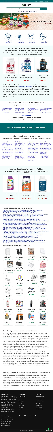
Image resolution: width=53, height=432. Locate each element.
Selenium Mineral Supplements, (40, 228)
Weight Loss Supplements (33, 143)
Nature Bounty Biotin (7, 144)
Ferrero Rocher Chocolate (46, 108)
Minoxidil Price (18, 156)
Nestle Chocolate (19, 110)
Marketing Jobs (39, 407)
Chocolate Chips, (7, 225)
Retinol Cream (31, 156)
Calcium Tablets (31, 157)
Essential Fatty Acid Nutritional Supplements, (19, 210)
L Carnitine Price (31, 144)
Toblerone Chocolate (19, 109)
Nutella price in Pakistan (45, 112)
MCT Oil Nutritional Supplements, (10, 241)
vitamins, (32, 216)
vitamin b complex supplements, (10, 235)
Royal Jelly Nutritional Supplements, (41, 220)
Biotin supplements (32, 141)
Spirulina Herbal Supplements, (26, 242)
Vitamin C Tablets (19, 144)
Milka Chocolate (31, 110)
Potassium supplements (8, 151)
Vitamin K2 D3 (43, 141)
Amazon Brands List (5, 423)
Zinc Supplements (19, 141)
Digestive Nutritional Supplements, (24, 228)
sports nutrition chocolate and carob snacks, (13, 218)
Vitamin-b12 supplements (46, 149)
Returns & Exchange (40, 398)
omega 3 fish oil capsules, (24, 224)
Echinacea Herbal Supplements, (10, 233)
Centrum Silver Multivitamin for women (10, 194)
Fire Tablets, (6, 210)
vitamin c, (34, 211)
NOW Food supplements (45, 147)
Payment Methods (40, 396)
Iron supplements (19, 149)
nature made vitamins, (23, 235)
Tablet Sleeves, (6, 229)
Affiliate (20, 409)
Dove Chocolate (43, 110)
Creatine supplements (7, 154)
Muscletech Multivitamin (33, 145)
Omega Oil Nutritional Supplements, (23, 211)
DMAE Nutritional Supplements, (32, 232)
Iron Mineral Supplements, (23, 240)
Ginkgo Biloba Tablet (7, 147)
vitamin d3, (38, 219)
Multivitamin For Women (45, 144)
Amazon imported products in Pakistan (12, 338)
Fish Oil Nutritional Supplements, (30, 223)
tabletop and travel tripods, (18, 232)
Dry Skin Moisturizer (19, 145)
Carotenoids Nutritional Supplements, (18, 229)
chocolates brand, (7, 232)
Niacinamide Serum (44, 154)
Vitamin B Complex (44, 145)
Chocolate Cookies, (18, 223)
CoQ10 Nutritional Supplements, (28, 231)
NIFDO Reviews (22, 396)
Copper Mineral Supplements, (36, 210)
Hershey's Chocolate (44, 109)
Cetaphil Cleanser (44, 157)
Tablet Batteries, (15, 225)
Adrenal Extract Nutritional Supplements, (28, 212)
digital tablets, (41, 223)
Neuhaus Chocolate (19, 112)
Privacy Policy (39, 399)
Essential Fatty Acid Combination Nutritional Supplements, (31, 233)
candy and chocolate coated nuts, (11, 212)
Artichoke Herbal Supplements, (26, 239)
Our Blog (20, 403)
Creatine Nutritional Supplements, (37, 240)
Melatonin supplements (33, 148)
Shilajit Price (5, 157)
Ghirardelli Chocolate (7, 108)
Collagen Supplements (33, 152)
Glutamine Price (6, 145)
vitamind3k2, (37, 227)
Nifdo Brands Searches (6, 421)
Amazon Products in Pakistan (7, 417)
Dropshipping (39, 405)
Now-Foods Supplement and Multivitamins (26, 194)
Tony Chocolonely (6, 112)
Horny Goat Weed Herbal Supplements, (11, 231)
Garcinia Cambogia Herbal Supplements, (12, 227)
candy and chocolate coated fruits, (11, 242)
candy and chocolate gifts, (20, 220)
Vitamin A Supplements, (24, 216)
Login (20, 11)
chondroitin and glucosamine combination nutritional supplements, (18, 236)
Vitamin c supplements (7, 152)
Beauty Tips (21, 401)
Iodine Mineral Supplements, (34, 229)
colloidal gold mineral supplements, (11, 222)
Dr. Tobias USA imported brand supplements (42, 194)
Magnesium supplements (20, 154)
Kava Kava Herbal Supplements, (42, 231)
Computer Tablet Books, (39, 225)
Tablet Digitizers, (43, 224)
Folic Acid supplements (33, 151)
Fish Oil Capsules (44, 156)
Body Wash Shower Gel (20, 143)
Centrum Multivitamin (45, 143)
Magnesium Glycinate (7, 156)
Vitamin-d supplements (45, 148)
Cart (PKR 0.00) (33, 11)
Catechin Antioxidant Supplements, (11, 239)
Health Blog (21, 405)
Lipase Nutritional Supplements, (10, 224)
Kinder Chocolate (6, 110)
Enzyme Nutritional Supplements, (26, 225)
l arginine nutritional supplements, (11, 237)
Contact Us (21, 398)
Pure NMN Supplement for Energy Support (43, 76)
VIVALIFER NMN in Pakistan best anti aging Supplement (26, 76)
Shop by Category (26, 115)
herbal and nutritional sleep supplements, (28, 237)
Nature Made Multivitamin (21, 158)
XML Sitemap (39, 403)
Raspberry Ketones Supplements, (27, 219)
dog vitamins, (29, 220)
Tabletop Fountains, (34, 224)
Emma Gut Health (31, 154)
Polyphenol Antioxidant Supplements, (11, 219)
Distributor (21, 407)
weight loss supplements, (9, 211)
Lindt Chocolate (31, 108)
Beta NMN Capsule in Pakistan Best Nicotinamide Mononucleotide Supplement (10, 76)
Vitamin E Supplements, (8, 223)
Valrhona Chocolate (32, 112)
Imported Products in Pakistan (8, 419)
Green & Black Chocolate (33, 109)
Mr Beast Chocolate (19, 108)
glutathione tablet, (37, 239)
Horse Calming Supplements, (27, 227)
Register (26, 11)
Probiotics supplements (7, 149)
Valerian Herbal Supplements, (35, 235)
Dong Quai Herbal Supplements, (10, 240)
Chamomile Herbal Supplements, (26, 222)
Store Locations (39, 409)
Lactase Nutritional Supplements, (41, 222)
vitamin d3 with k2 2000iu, (39, 242)
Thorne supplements (32, 147)
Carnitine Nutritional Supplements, (11, 216)
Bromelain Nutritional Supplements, (26, 241)
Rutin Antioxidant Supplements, (31, 218)
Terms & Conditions (40, 401)
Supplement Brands (5, 425)
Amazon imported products (25, 86)
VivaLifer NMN (5, 158)
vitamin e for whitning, (8, 220)
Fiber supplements (19, 152)
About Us (21, 399)
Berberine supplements (33, 149)
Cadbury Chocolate (6, 109)
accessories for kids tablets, (9, 228)
